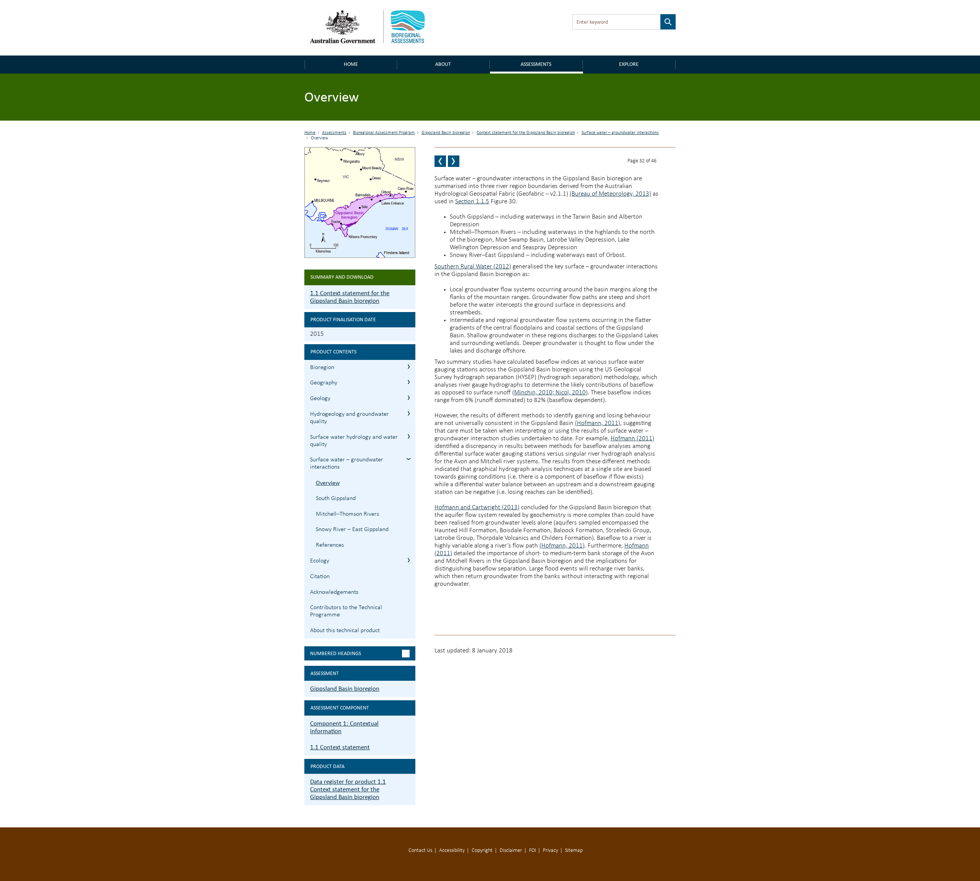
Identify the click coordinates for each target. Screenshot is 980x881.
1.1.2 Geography (408, 382)
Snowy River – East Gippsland (352, 529)
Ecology (319, 561)
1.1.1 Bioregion (408, 366)
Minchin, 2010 (533, 392)
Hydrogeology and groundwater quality (349, 418)
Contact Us (420, 850)
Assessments (536, 64)
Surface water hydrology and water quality (354, 441)
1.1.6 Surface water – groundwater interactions (408, 459)
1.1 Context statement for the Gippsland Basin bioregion (349, 297)
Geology (320, 399)
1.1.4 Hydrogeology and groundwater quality (408, 413)
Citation (320, 577)
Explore (629, 64)
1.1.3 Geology (408, 397)
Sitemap (574, 850)
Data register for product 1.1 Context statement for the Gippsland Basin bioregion (348, 789)
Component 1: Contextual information (344, 727)
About (443, 64)
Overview (328, 482)
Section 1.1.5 (472, 201)
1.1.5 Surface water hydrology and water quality (408, 436)
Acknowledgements (334, 592)
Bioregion (322, 367)
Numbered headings (335, 653)
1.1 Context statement (340, 747)
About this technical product (345, 631)
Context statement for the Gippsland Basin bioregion (526, 133)
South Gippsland (336, 498)
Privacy (550, 850)
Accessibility (452, 850)
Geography (323, 383)
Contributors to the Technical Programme (346, 611)
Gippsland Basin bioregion (445, 133)
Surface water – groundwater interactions (620, 133)
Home (351, 64)
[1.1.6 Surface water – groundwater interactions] (440, 161)
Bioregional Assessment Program (384, 133)
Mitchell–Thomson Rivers (347, 514)
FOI (532, 850)
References (330, 545)
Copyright (482, 850)
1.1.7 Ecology (408, 560)
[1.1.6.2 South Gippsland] (453, 161)
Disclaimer (511, 850)
